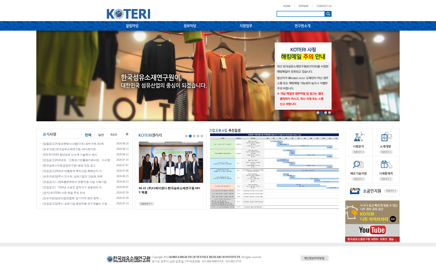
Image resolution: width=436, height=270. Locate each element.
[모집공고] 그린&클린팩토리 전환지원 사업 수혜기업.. (75, 181)
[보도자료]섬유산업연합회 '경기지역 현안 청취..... (72, 198)
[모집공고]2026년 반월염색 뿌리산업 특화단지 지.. (73, 171)
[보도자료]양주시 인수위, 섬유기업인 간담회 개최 (72, 176)
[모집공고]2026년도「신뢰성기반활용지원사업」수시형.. (77, 160)
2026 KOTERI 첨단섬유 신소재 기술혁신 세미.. (70, 154)
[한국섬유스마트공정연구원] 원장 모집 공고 (69, 165)
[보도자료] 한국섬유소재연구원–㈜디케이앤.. (70, 149)
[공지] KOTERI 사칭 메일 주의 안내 (64, 192)
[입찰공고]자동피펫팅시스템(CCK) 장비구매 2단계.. (74, 143)
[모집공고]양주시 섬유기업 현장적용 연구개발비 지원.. (76, 203)
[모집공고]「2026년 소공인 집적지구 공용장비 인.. (73, 187)
